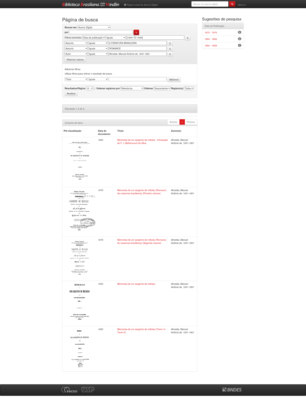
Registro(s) (177, 88)
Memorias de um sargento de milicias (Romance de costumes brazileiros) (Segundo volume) (141, 241)
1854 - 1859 (211, 45)
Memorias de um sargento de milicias (136, 283)
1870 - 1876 (211, 32)
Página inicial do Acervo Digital (142, 4)
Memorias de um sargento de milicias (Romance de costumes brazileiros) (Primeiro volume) (141, 191)
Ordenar (148, 88)
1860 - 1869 (211, 39)
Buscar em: (71, 27)
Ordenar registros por (108, 88)
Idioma (241, 4)
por (66, 32)
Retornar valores (75, 59)
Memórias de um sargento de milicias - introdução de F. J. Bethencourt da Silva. (142, 141)
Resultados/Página (75, 88)
